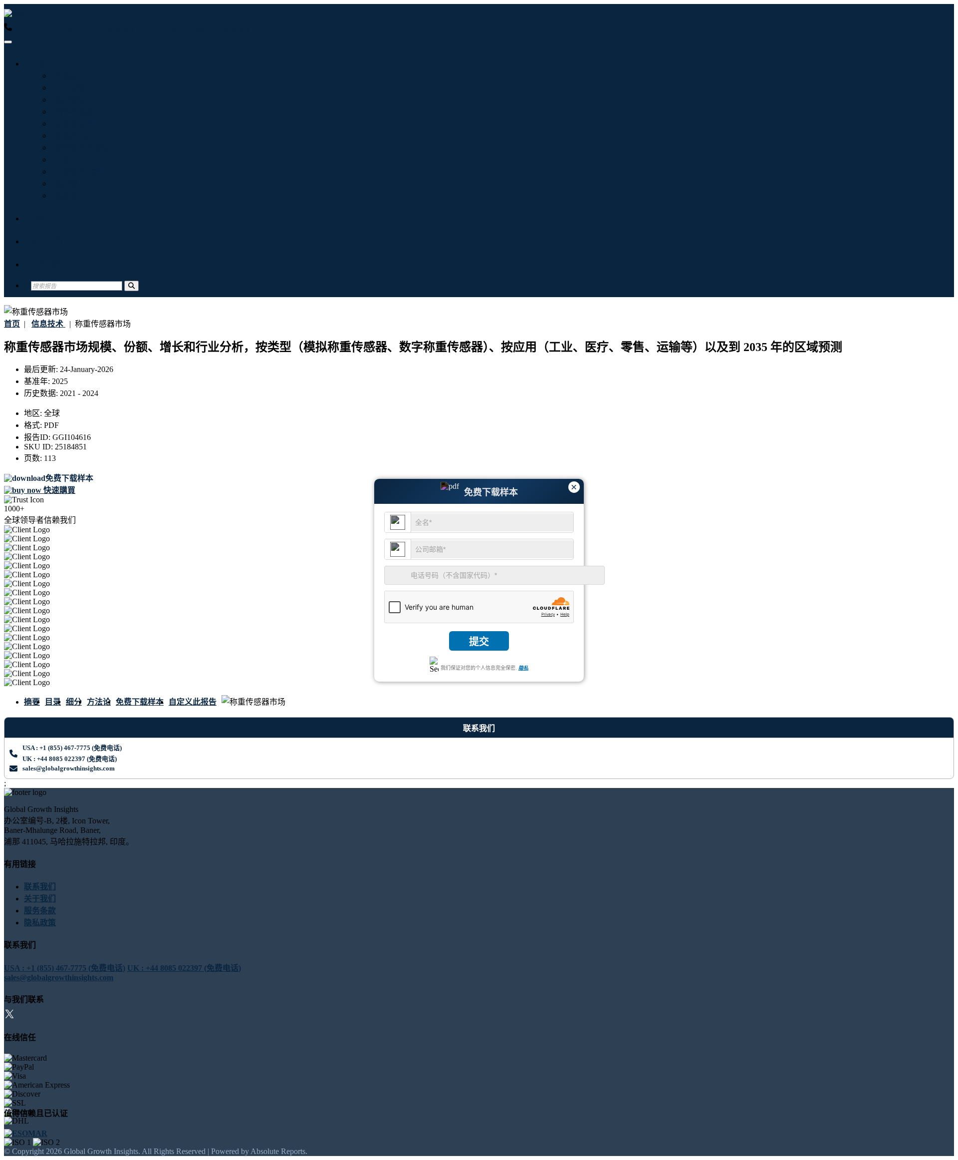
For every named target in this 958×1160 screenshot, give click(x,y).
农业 (61, 159)
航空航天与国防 (81, 147)
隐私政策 (40, 922)
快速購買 (58, 490)
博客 (39, 218)
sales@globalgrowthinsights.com (68, 768)
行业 (39, 63)
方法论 (99, 702)
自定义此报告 (193, 702)
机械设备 (69, 99)
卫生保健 (69, 87)
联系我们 (47, 264)
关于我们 (47, 241)
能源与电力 (73, 135)
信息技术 (69, 75)
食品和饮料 (73, 123)
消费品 (65, 195)
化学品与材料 (77, 171)
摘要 (32, 702)
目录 (53, 702)
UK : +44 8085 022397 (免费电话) (192, 29)
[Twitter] (9, 1015)
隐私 (523, 668)
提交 (479, 641)
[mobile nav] (8, 41)
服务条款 (40, 910)
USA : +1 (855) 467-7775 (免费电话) (72, 29)
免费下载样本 (140, 702)
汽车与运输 (73, 111)
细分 (74, 702)
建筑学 (65, 183)
